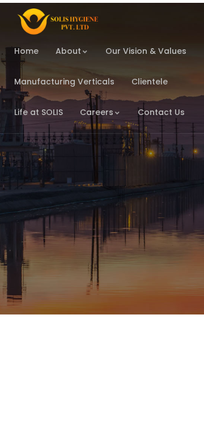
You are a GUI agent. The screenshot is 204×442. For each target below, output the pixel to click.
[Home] (56, 22)
